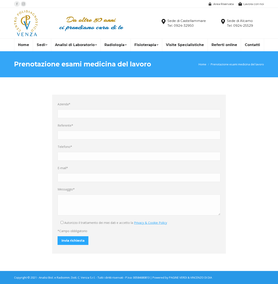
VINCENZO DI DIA (201, 277)
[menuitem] (23, 45)
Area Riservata (223, 4)
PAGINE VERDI (178, 277)
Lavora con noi (253, 4)
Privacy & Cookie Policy (150, 223)
